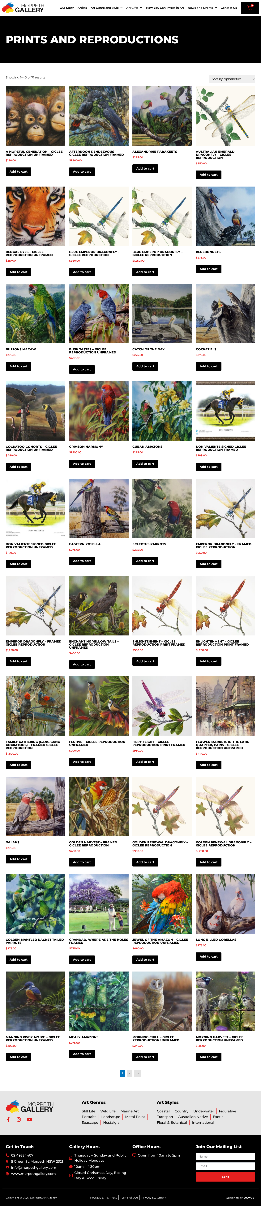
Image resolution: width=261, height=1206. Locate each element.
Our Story (67, 8)
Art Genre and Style (105, 8)
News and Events (200, 8)
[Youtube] (29, 1119)
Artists (82, 8)
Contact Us (229, 8)
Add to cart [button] (19, 171)
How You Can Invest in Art (165, 8)
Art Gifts (132, 8)
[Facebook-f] (8, 1119)
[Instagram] (18, 1119)
